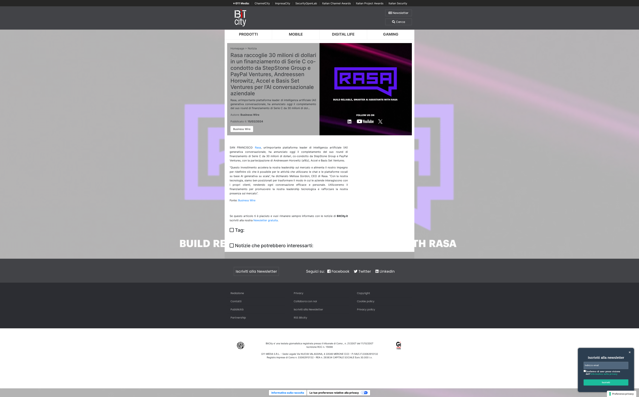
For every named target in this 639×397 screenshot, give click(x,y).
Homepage (237, 48)
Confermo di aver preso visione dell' (603, 372)
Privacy (298, 293)
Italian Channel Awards (336, 3)
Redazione (237, 293)
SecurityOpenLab (306, 3)
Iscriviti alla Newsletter (256, 271)
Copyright (363, 293)
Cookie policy (365, 301)
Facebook (339, 271)
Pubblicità (236, 309)
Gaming (390, 34)
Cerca (400, 22)
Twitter (364, 271)
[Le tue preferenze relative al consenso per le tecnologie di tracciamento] (621, 394)
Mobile (296, 34)
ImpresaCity (282, 3)
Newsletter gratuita (265, 220)
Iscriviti (606, 382)
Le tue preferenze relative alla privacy (334, 392)
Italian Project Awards (369, 3)
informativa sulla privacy (604, 374)
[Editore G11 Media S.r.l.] (399, 345)
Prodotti (248, 34)
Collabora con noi (305, 301)
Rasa (258, 147)
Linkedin (387, 271)
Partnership (238, 318)
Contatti (235, 301)
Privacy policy (366, 309)
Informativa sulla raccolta (287, 392)
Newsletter (400, 13)
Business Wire (241, 129)
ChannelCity (262, 3)
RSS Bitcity (300, 318)
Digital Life (343, 34)
